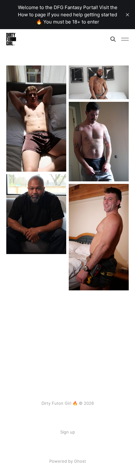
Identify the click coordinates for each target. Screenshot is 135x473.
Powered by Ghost (67, 461)
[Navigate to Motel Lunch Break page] (99, 142)
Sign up (67, 431)
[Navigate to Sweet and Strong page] (36, 214)
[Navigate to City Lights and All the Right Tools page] (99, 237)
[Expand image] (57, 162)
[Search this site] (113, 39)
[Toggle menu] (125, 39)
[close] (127, 15)
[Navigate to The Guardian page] (36, 118)
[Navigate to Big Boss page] (99, 82)
